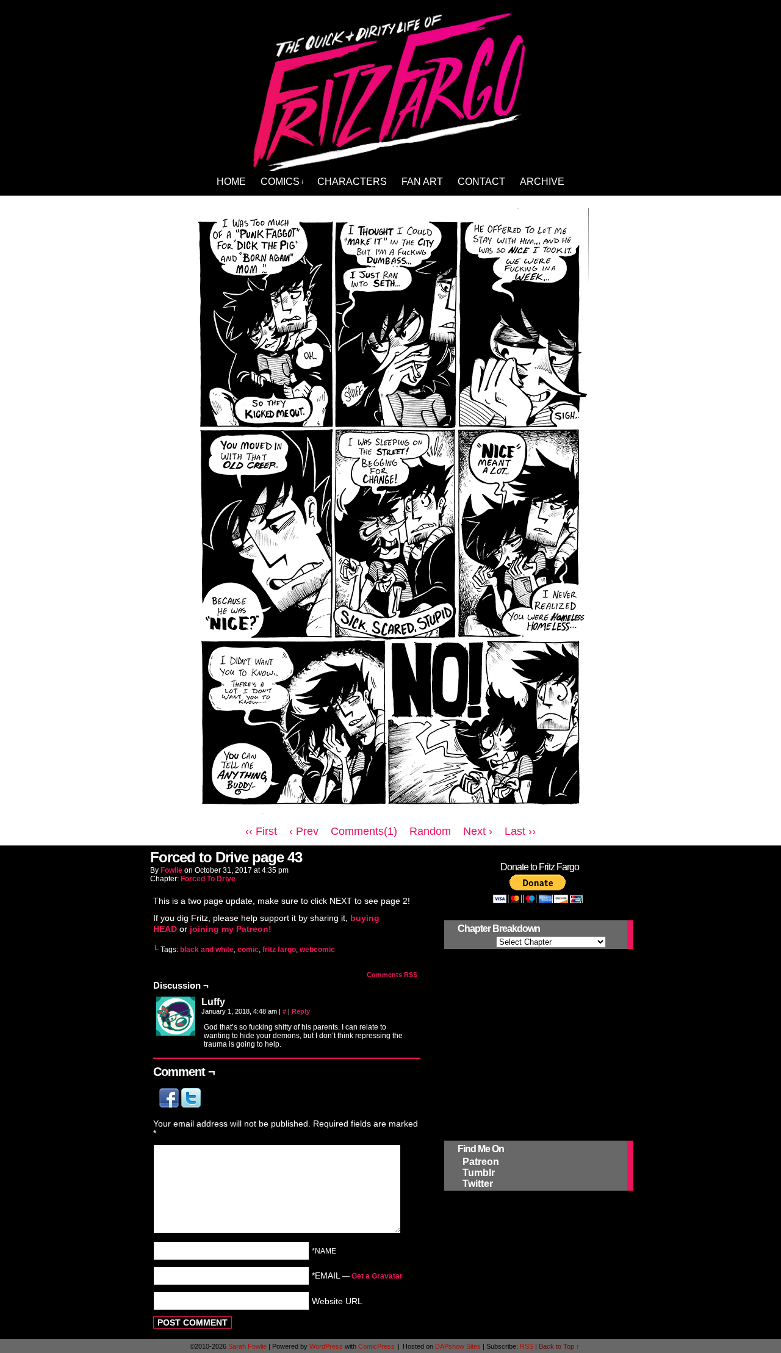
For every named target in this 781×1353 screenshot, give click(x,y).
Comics (282, 181)
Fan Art (422, 181)
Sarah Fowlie (247, 1346)
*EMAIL (357, 1275)
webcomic (317, 949)
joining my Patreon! (231, 929)
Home (231, 181)
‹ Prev (304, 831)
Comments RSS (392, 974)
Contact (481, 181)
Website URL (337, 1300)
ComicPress (376, 1346)
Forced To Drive (208, 879)
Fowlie (171, 870)
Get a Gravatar (377, 1276)
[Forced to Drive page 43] (390, 814)
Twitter (477, 1183)
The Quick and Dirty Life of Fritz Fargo (392, 89)
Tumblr (478, 1172)
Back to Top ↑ (559, 1346)
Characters (352, 181)
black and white (207, 949)
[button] (170, 1104)
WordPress (326, 1346)
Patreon (480, 1161)
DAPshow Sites (458, 1346)
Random (430, 831)
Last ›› (520, 831)
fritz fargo (279, 949)
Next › (477, 831)
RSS (526, 1346)
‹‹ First (261, 831)
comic (248, 949)
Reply (301, 1011)
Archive (542, 181)
